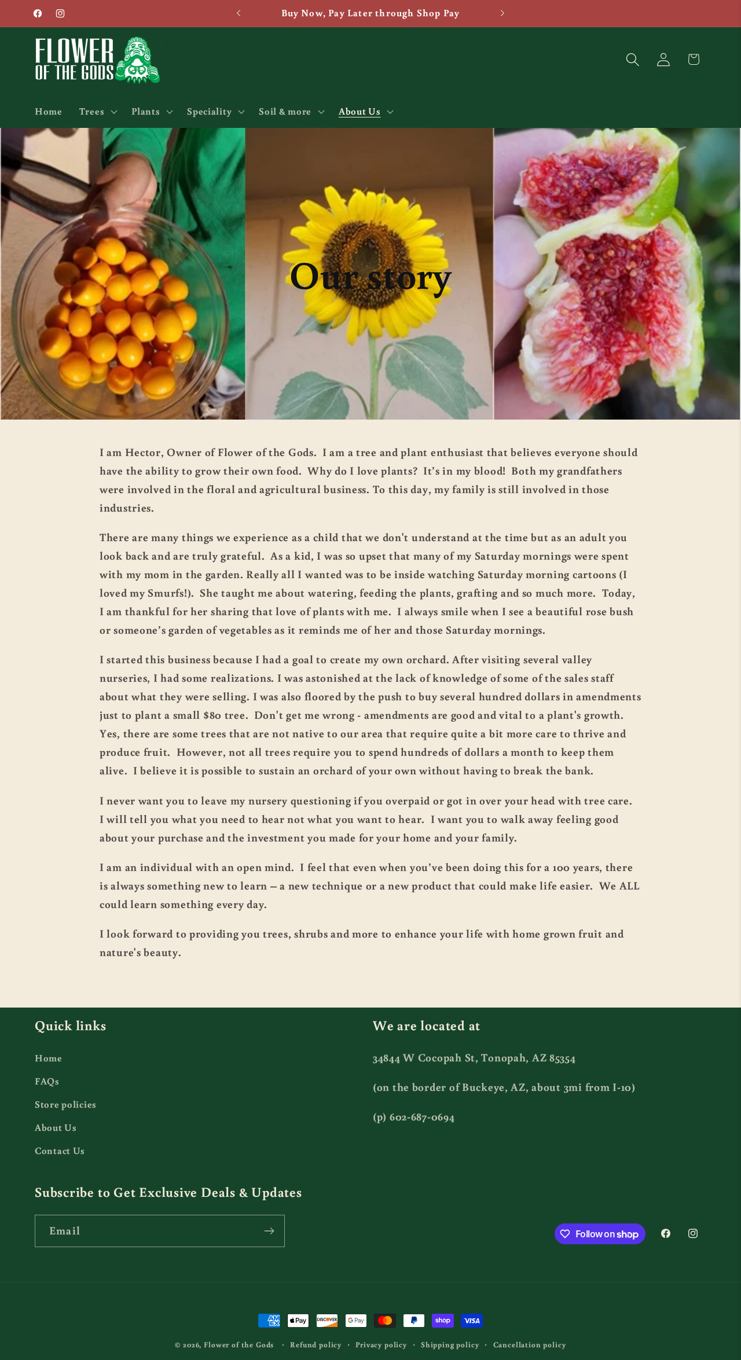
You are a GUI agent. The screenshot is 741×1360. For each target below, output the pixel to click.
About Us (56, 1127)
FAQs (47, 1081)
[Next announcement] (502, 13)
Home (49, 1058)
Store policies (66, 1104)
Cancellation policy (529, 1344)
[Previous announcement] (238, 13)
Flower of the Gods (239, 1344)
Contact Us (60, 1150)
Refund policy (316, 1344)
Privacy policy (381, 1344)
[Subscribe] (269, 1231)
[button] (97, 111)
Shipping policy (450, 1344)
